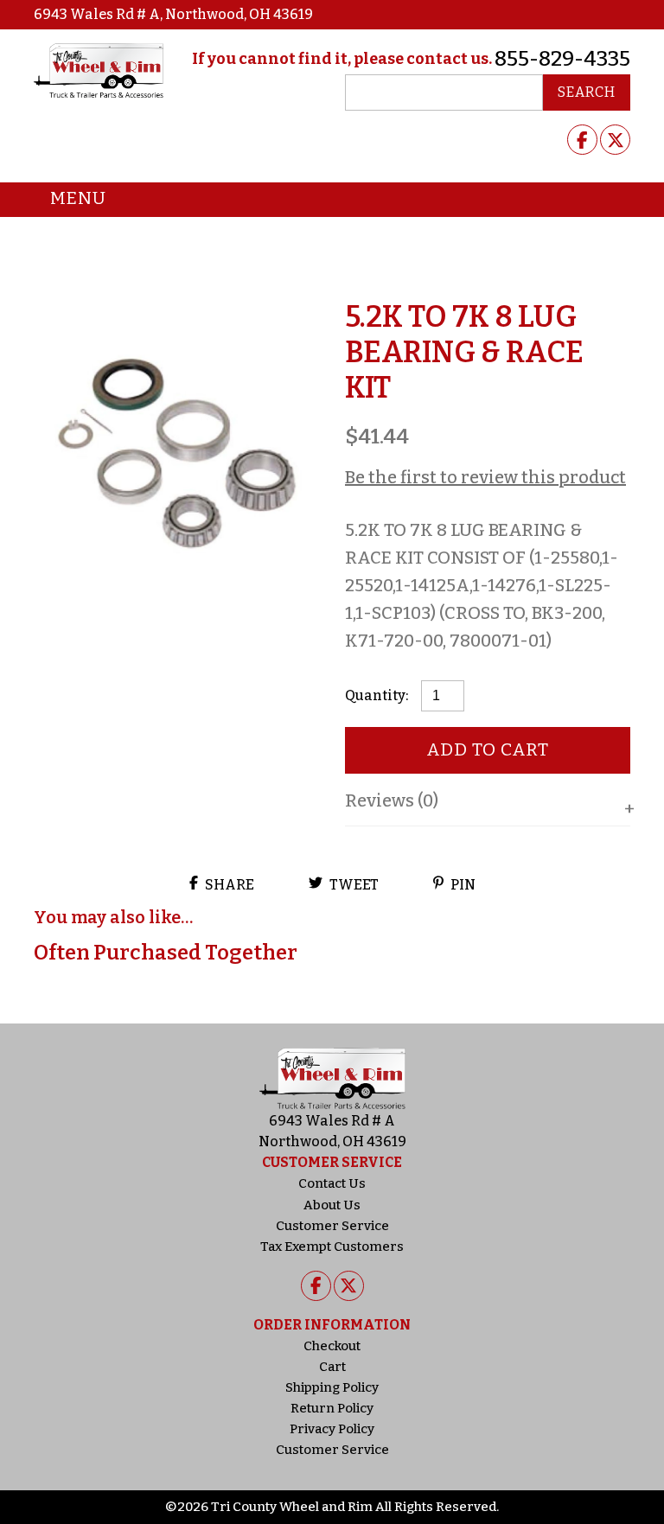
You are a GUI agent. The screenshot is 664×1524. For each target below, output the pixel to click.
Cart (332, 1366)
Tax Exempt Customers (332, 1246)
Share (228, 885)
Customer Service (332, 1226)
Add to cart (488, 749)
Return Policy (332, 1408)
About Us (332, 1205)
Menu (78, 198)
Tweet (353, 885)
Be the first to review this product (485, 477)
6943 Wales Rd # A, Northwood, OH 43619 (173, 14)
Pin (462, 885)
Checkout (332, 1346)
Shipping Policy (332, 1387)
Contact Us (332, 1183)
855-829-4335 (562, 59)
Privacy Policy (332, 1429)
